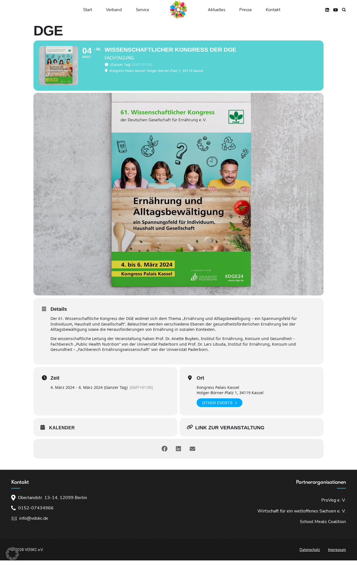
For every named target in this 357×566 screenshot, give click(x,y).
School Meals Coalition (323, 522)
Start (87, 10)
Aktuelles (216, 10)
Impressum (337, 549)
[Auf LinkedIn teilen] (178, 449)
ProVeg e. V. (333, 500)
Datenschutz (310, 549)
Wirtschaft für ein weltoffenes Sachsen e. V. (301, 511)
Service (142, 10)
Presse (245, 10)
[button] (12, 553)
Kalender (62, 427)
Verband (114, 10)
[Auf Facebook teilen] (165, 449)
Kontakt (273, 10)
